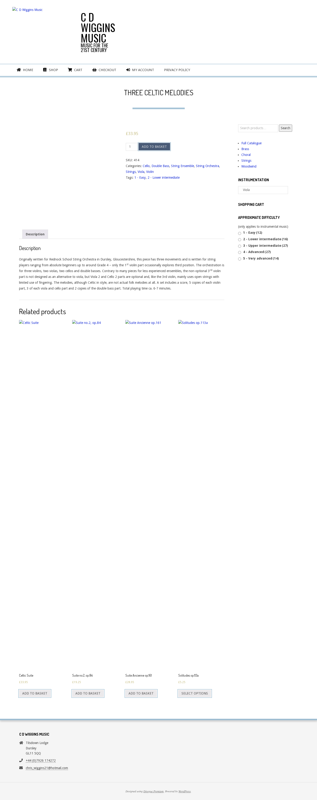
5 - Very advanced (261, 258)
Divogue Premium (153, 791)
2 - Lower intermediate (164, 177)
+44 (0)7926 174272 (41, 760)
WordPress (184, 791)
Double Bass (160, 166)
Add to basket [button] (34, 693)
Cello (146, 166)
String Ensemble (182, 166)
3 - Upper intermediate (265, 245)
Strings (131, 172)
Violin (150, 172)
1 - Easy (140, 177)
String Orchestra (207, 166)
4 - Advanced (257, 252)
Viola (141, 172)
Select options (194, 693)
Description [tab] (35, 234)
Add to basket (154, 146)
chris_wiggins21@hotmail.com (47, 768)
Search (285, 128)
